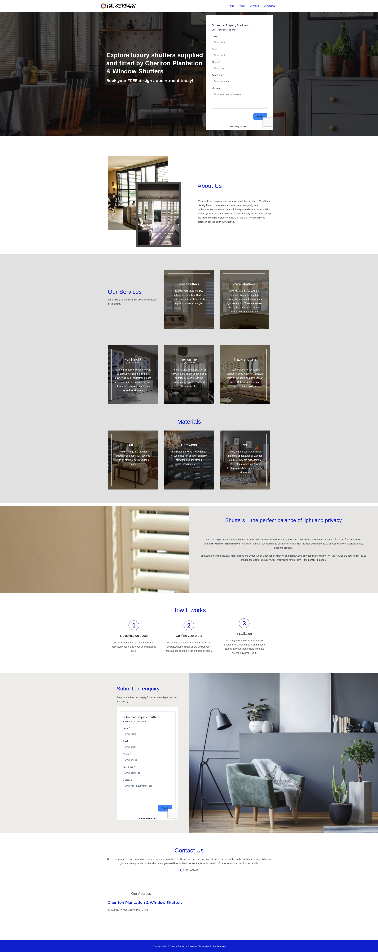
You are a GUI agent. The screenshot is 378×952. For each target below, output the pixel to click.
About (242, 6)
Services (254, 6)
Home (231, 6)
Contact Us (269, 6)
